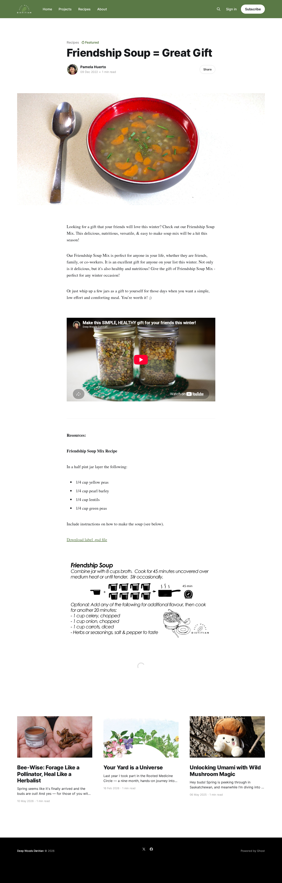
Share (207, 69)
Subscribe (253, 9)
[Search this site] (218, 9)
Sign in (231, 9)
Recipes (84, 9)
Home (47, 9)
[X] (144, 849)
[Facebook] (151, 849)
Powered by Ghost (253, 850)
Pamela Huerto (93, 67)
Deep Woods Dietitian (30, 850)
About (102, 9)
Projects (65, 9)
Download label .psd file (87, 539)
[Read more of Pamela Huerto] (72, 69)
